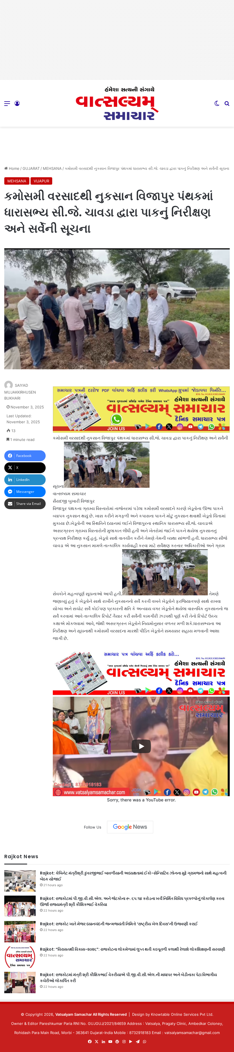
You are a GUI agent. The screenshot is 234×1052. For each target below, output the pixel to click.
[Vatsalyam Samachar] (117, 103)
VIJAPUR (41, 181)
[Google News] (130, 827)
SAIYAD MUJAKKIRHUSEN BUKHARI (20, 391)
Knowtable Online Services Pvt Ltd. (182, 1014)
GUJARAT (31, 168)
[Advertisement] (117, 40)
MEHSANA (52, 168)
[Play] (141, 746)
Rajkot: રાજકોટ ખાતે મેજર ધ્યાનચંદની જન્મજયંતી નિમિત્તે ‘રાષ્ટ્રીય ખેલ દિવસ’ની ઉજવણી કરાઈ (119, 924)
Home (13, 168)
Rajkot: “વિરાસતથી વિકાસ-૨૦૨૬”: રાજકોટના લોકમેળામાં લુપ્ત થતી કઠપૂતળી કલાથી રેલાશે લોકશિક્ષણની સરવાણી (132, 949)
